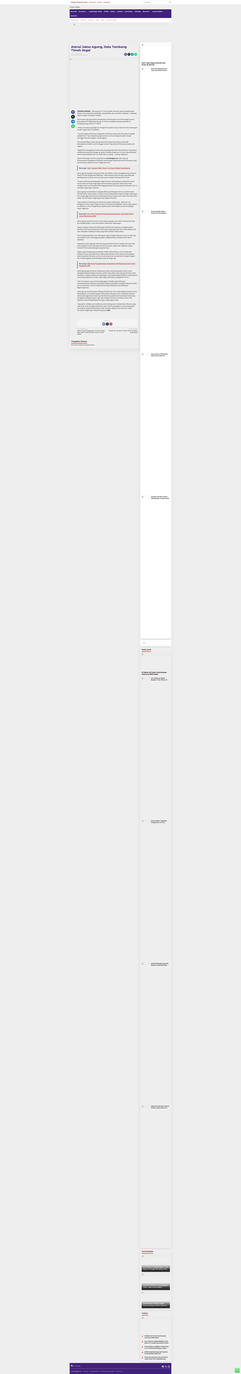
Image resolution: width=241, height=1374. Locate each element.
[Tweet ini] (129, 54)
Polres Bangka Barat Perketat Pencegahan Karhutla (158, 212)
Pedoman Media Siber (107, 1371)
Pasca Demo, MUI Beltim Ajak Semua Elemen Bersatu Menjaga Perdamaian (159, 355)
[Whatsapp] (135, 54)
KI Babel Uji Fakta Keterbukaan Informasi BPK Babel (154, 673)
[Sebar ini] (125, 54)
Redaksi (85, 1371)
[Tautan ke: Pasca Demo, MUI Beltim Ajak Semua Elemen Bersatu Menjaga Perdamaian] (146, 424)
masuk (80, 345)
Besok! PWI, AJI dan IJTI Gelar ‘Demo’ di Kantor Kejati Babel (123, 330)
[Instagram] (110, 324)
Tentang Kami (94, 1371)
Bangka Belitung (75, 55)
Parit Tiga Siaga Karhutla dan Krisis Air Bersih (153, 64)
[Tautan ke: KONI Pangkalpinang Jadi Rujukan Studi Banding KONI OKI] (146, 1033)
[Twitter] (107, 324)
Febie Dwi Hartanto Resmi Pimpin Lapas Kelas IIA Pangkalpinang (160, 1107)
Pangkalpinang (84, 55)
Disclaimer (119, 1371)
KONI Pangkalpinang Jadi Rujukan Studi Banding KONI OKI (159, 964)
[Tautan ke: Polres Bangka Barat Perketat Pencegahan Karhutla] (146, 281)
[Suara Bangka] (75, 7)
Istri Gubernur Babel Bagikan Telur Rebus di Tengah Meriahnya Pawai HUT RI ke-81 (159, 679)
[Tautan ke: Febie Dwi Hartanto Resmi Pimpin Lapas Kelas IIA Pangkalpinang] (146, 1176)
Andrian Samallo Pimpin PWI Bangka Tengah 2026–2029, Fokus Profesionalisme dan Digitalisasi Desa (160, 497)
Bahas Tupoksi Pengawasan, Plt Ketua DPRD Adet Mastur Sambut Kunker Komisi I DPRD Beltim (91, 331)
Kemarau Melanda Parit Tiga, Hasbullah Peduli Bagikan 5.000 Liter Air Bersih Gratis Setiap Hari (159, 69)
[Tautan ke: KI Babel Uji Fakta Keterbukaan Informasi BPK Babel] (156, 661)
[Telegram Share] (132, 54)
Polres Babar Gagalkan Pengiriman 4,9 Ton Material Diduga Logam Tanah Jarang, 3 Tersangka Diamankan (160, 821)
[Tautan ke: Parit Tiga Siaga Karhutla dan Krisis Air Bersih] (156, 52)
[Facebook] (103, 324)
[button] (169, 2)
